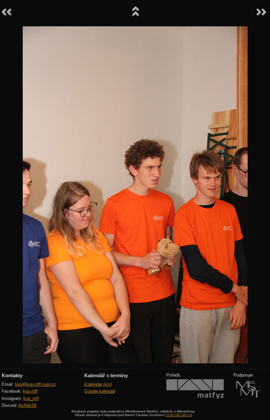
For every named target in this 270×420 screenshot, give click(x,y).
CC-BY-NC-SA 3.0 (178, 415)
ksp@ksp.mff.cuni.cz (35, 384)
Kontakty (12, 375)
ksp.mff (30, 391)
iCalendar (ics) (98, 384)
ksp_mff (31, 398)
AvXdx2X (27, 405)
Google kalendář (99, 391)
